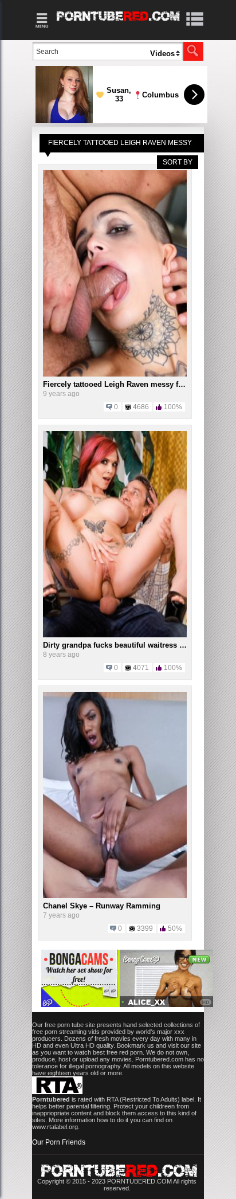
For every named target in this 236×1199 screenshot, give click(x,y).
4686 (141, 407)
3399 (145, 928)
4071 (141, 668)
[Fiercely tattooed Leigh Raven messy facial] (115, 374)
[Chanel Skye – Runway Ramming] (115, 896)
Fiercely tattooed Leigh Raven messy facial (119, 384)
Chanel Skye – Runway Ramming (101, 906)
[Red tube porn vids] (118, 23)
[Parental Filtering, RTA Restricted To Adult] (57, 1092)
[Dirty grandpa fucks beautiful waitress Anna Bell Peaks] (115, 635)
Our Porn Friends (58, 1142)
